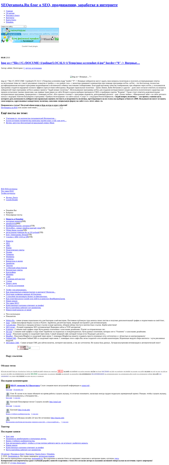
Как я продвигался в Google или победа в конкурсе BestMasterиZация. (35, 299)
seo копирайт (65, 374)
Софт (8, 277)
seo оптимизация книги (111, 374)
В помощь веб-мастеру (15, 279)
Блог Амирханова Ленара (17, 235)
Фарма (9, 248)
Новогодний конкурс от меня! (18, 310)
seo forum (105, 371)
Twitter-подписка (8, 193)
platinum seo (47, 371)
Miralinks (9, 274)
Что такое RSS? (7, 191)
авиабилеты (11, 223)
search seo (54, 371)
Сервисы (9, 259)
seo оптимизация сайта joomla (128, 374)
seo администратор (18, 374)
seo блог (34, 374)
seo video (9, 374)
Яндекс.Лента (12, 197)
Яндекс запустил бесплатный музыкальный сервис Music (30, 123)
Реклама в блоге (17, 454)
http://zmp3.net (55, 402)
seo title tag (164, 371)
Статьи (9, 281)
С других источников (33, 68)
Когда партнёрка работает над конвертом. (23, 308)
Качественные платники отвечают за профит (25, 305)
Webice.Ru (10, 320)
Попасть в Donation (14, 219)
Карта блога (41, 454)
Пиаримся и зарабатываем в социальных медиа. (26, 439)
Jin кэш (9, 332)
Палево (9, 252)
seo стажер (12, 376)
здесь (116, 458)
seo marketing (119, 371)
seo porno (147, 371)
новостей (85, 385)
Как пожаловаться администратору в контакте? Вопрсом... (30, 292)
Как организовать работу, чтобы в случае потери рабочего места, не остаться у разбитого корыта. (47, 443)
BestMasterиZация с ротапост (18, 226)
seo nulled (141, 371)
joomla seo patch (38, 371)
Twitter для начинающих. (16, 290)
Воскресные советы (14, 270)
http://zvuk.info (24, 410)
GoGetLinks (11, 325)
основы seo (40, 376)
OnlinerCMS (11, 338)
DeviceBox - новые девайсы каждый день (23, 228)
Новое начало (11, 301)
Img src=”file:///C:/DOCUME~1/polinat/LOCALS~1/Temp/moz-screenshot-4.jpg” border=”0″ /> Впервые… (70, 62)
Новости (9, 241)
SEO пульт (10, 327)
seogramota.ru (37, 458)
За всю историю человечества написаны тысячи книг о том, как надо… (36, 120)
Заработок (10, 263)
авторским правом (46, 456)
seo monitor (126, 371)
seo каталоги (51, 374)
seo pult (153, 371)
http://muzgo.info (57, 418)
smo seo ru (34, 376)
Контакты (30, 454)
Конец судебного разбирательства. (18, 414)
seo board (98, 371)
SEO (8, 243)
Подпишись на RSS (9, 108)
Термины (10, 254)
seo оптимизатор (85, 374)
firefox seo (29, 371)
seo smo (158, 371)
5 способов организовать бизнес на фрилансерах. (27, 296)
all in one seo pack (6, 371)
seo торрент (20, 376)
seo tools (3, 374)
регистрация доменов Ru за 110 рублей (22, 232)
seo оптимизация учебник (144, 374)
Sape (8, 323)
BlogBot (9, 336)
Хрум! (8, 334)
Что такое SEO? (12, 303)
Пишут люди (11, 283)
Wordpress (10, 257)
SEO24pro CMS (12, 343)
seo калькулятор (43, 374)
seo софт (156, 374)
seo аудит (27, 374)
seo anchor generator (84, 371)
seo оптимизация (97, 374)
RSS (3, 189)
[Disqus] (84, 157)
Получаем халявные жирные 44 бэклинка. (24, 294)
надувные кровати (14, 221)
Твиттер (9, 265)
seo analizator (74, 371)
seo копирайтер (74, 374)
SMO (8, 245)
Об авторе (5, 454)
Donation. (51, 454)
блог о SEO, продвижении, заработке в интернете (59, 5)
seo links (111, 371)
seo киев (58, 374)
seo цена (27, 376)
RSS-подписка (11, 189)
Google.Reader (12, 200)
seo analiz (66, 371)
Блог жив (9, 390)
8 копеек (9, 329)
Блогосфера (11, 272)
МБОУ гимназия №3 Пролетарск (25, 385)
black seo (15, 371)
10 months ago (18, 390)
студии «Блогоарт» (18, 463)
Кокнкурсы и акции (14, 261)
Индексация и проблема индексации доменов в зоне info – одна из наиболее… (33, 422)
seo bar (93, 371)
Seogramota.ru (13, 456)
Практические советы (15, 250)
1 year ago (16, 398)
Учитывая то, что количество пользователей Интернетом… (31, 118)
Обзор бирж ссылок (14, 230)
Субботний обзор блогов (16, 268)
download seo (22, 371)
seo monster (134, 371)
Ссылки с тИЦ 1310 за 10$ (17, 237)
